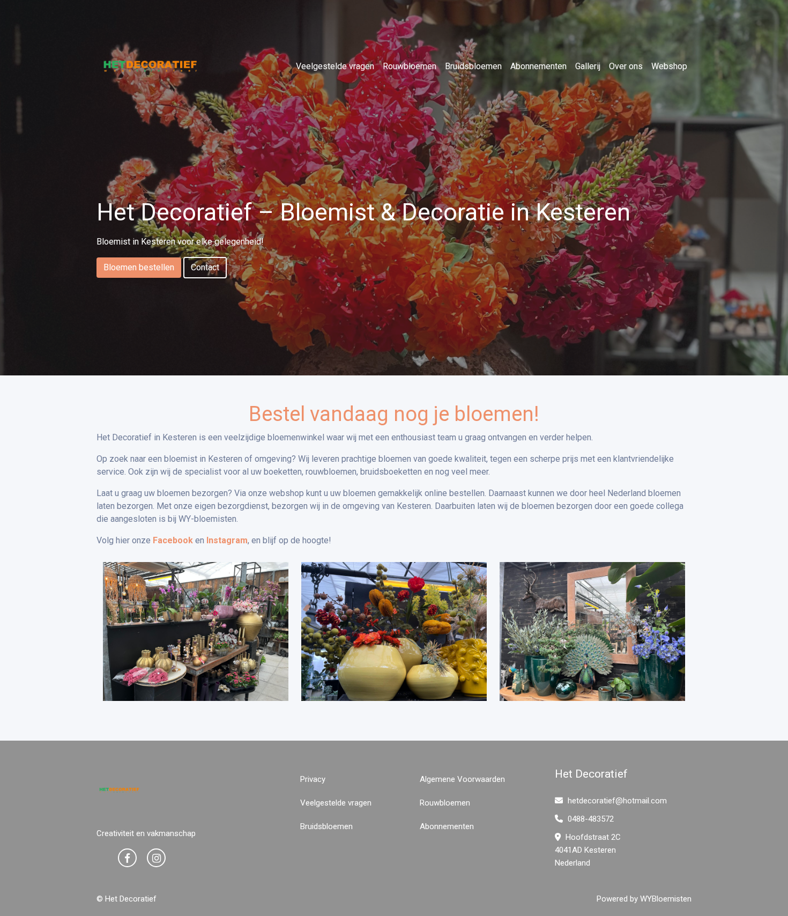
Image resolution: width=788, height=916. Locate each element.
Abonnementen (538, 66)
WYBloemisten (666, 899)
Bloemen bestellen (138, 267)
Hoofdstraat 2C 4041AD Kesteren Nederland (588, 850)
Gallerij (587, 66)
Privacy (312, 779)
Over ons (626, 66)
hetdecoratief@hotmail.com (617, 801)
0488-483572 (590, 819)
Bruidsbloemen (473, 66)
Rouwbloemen (409, 66)
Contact (205, 267)
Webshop (669, 66)
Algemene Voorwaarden (462, 779)
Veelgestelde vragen (335, 66)
